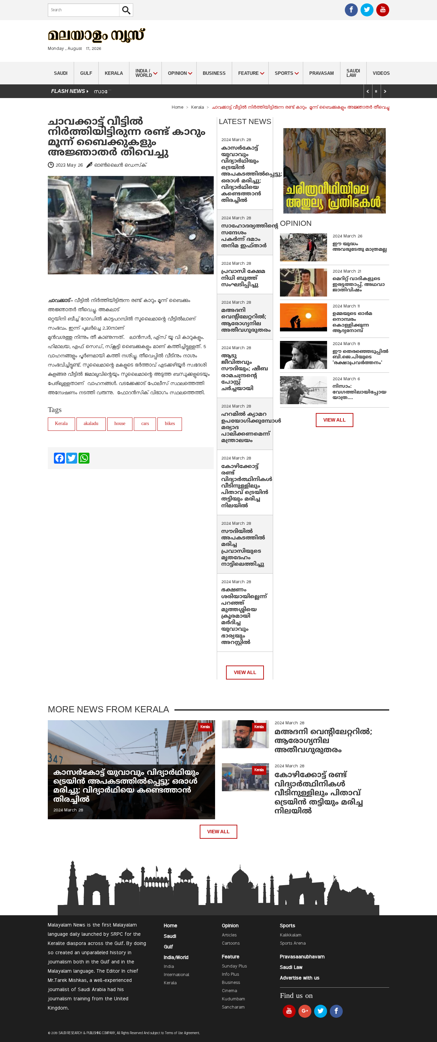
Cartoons (231, 943)
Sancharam (233, 1007)
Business (214, 73)
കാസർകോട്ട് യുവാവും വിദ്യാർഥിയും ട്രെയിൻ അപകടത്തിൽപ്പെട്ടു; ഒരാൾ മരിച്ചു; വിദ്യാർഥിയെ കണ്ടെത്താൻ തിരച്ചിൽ (251, 174)
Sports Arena (293, 943)
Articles (229, 935)
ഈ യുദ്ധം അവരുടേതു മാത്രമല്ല (360, 247)
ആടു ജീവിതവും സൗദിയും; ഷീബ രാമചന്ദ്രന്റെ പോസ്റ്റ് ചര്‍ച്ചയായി (244, 372)
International (176, 975)
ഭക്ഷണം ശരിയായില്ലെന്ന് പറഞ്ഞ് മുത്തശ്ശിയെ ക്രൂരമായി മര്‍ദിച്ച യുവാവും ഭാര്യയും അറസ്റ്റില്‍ (244, 616)
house (119, 424)
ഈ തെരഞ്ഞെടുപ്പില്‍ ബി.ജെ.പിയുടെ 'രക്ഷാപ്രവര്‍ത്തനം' (361, 357)
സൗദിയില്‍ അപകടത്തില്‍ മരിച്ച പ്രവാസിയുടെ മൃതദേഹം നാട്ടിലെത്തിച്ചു (243, 548)
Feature (230, 957)
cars (145, 424)
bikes (170, 424)
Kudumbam (233, 999)
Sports (287, 926)
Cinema (229, 991)
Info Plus (230, 974)
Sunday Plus (234, 966)
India (169, 967)
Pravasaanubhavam (302, 957)
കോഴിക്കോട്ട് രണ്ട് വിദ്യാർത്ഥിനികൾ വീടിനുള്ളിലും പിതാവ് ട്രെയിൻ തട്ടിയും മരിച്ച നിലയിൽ (246, 486)
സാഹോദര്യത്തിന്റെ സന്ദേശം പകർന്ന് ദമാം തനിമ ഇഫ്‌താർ (249, 236)
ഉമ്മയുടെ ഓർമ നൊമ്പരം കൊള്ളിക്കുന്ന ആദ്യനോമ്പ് (352, 322)
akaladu (91, 424)
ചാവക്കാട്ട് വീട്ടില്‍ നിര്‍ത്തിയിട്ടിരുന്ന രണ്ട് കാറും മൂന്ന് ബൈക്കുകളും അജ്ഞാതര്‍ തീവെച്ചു (128, 137)
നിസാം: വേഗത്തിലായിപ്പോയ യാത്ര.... (359, 392)
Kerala (114, 73)
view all (245, 672)
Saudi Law (353, 73)
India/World (176, 958)
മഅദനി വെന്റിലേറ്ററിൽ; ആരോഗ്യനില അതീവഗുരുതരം (246, 320)
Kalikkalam (290, 935)
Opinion (230, 926)
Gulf (86, 73)
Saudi (61, 73)
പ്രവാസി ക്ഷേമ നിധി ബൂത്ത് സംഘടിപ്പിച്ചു (243, 278)
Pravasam (321, 73)
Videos (381, 73)
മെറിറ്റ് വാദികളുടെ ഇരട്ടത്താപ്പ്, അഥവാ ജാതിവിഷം (359, 284)
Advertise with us (300, 978)
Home (177, 107)
